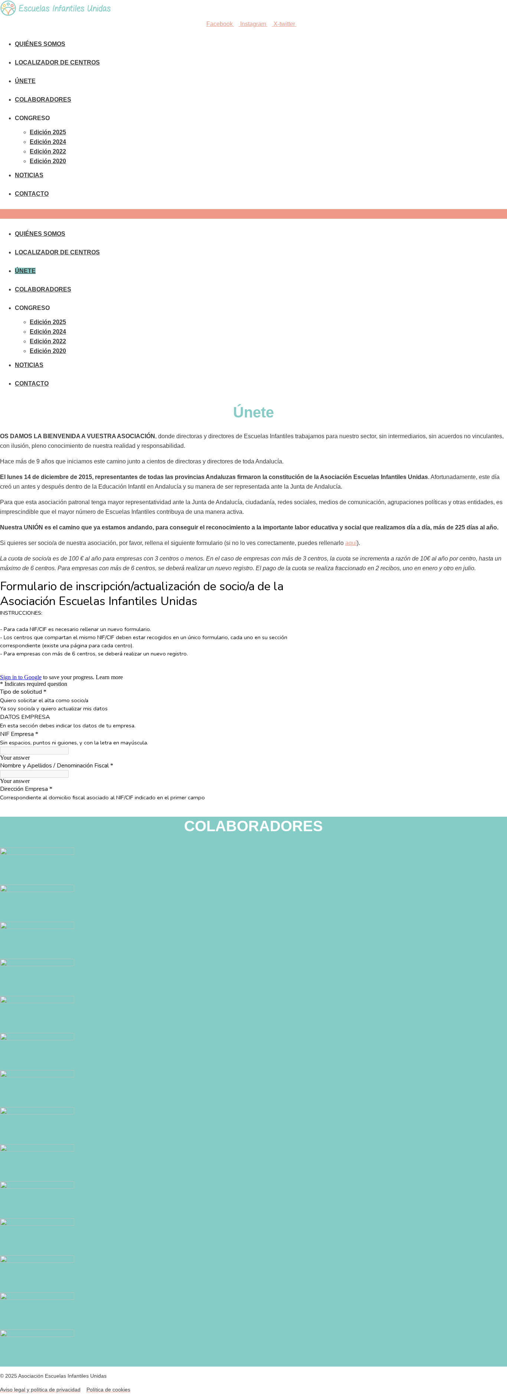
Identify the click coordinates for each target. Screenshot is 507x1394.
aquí (351, 543)
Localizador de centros (57, 62)
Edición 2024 (48, 142)
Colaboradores (43, 99)
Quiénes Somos (40, 44)
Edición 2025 (48, 132)
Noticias (29, 175)
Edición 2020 (48, 161)
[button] (253, 214)
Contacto (32, 194)
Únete (25, 81)
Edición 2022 (48, 151)
